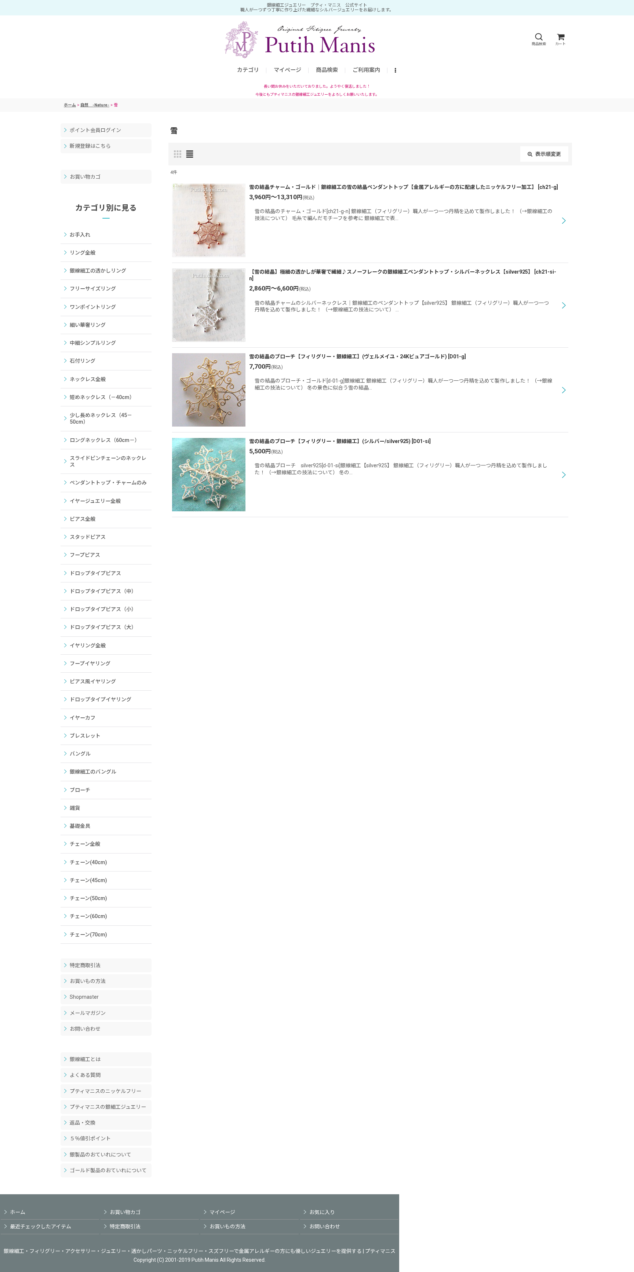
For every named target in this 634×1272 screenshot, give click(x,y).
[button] (538, 39)
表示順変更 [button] (548, 154)
